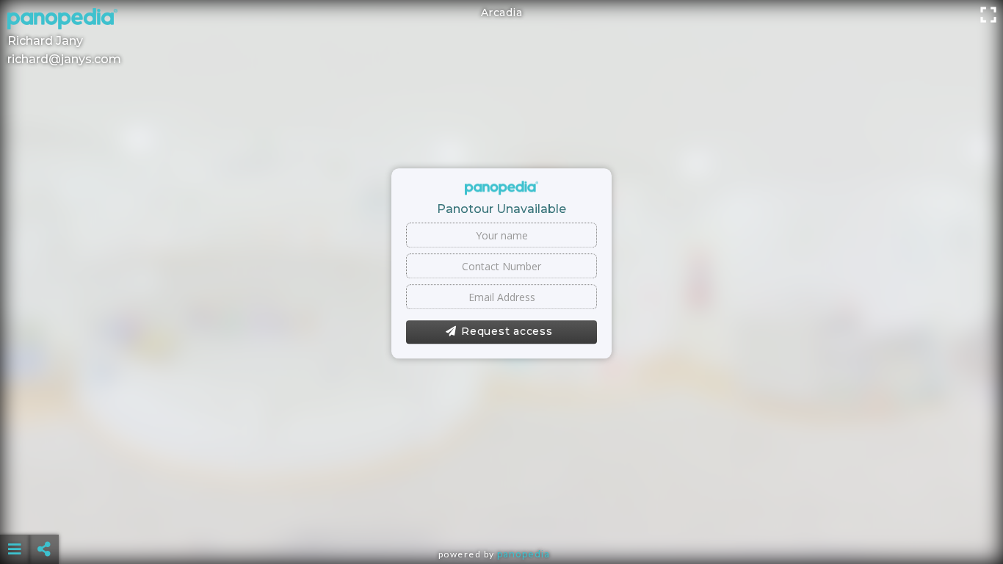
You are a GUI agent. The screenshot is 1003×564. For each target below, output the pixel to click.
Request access (507, 332)
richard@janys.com (64, 59)
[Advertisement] (501, 513)
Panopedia (523, 554)
